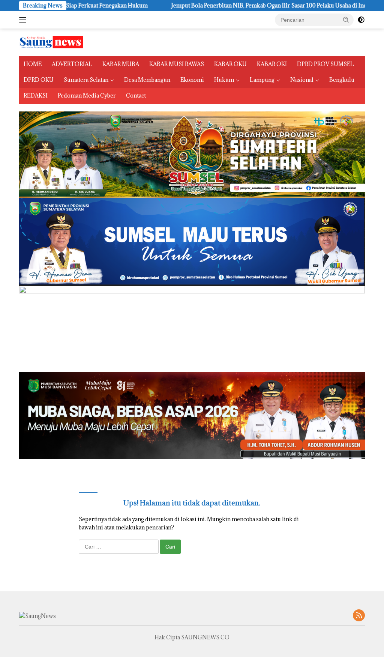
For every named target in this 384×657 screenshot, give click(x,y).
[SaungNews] (51, 41)
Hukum (224, 79)
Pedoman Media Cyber (87, 95)
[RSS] (359, 615)
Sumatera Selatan (86, 79)
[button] (346, 20)
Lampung (262, 79)
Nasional (302, 79)
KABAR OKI (272, 64)
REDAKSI (36, 95)
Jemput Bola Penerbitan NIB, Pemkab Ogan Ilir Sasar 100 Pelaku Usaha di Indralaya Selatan (255, 5)
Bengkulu (341, 79)
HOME (33, 64)
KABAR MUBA (120, 64)
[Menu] (24, 20)
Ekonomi (192, 79)
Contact (136, 95)
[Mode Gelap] (361, 20)
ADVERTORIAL (72, 64)
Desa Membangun (147, 79)
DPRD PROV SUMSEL (325, 64)
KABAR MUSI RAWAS (176, 64)
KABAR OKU (230, 64)
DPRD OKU (39, 79)
